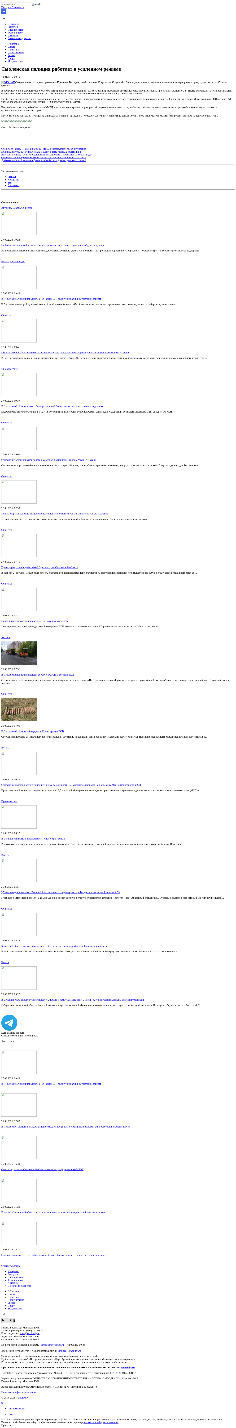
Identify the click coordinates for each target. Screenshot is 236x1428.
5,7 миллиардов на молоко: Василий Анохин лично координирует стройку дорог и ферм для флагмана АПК (60, 892)
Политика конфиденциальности (18, 1392)
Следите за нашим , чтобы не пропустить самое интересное (43, 148)
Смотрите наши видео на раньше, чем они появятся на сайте (43, 157)
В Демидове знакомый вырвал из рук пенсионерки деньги (33, 838)
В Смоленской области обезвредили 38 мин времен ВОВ (32, 731)
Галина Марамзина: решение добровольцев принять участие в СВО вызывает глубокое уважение (54, 513)
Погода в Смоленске (12, 7)
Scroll (4, 1403)
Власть (11, 46)
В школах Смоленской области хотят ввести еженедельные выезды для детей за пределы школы (54, 1212)
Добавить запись (17, 1408)
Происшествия (16, 52)
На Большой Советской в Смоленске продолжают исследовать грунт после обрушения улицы (52, 245)
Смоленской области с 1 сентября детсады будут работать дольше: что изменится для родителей (53, 1255)
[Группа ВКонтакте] (3, 13)
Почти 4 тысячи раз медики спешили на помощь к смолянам (34, 621)
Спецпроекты (15, 29)
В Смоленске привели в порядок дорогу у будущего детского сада (37, 674)
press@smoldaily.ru (29, 1333)
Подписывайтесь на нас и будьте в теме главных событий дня (41, 151)
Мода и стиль (15, 61)
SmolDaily (22, 1397)
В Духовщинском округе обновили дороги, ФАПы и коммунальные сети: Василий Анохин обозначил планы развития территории (73, 999)
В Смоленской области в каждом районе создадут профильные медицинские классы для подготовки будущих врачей (65, 1126)
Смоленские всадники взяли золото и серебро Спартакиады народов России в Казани (48, 460)
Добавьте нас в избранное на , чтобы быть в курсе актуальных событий (43, 160)
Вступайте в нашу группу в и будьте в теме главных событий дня (46, 154)
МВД (10, 182)
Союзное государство (19, 38)
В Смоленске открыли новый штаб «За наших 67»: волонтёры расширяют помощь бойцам (51, 298)
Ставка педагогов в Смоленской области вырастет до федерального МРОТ (42, 1169)
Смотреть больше (10, 1266)
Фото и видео (15, 32)
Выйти (11, 1414)
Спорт (11, 58)
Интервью (13, 24)
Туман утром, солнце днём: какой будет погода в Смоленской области (39, 567)
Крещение (13, 179)
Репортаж (13, 26)
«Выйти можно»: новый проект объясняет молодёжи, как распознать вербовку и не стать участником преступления (65, 352)
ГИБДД (12, 176)
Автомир (13, 35)
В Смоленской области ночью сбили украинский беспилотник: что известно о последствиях (52, 406)
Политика (13, 49)
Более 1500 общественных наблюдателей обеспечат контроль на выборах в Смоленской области (54, 946)
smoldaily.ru (128, 1367)
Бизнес (11, 55)
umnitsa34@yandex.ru (52, 1344)
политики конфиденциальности (100, 1422)
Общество (13, 43)
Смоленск (13, 185)
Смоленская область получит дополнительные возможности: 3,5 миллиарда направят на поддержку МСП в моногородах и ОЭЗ (71, 785)
